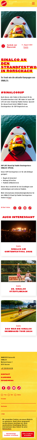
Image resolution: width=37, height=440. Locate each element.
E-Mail (3, 414)
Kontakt (5, 374)
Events (26, 47)
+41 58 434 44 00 (7, 368)
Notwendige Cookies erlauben (11, 434)
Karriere (6, 377)
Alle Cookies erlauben (28, 434)
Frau (5, 395)
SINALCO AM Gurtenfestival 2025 (18, 250)
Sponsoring (7, 380)
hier (9, 197)
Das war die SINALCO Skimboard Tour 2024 (18, 330)
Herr (12, 395)
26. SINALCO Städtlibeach (18, 290)
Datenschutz (6, 429)
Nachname (4, 406)
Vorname (3, 398)
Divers (19, 395)
